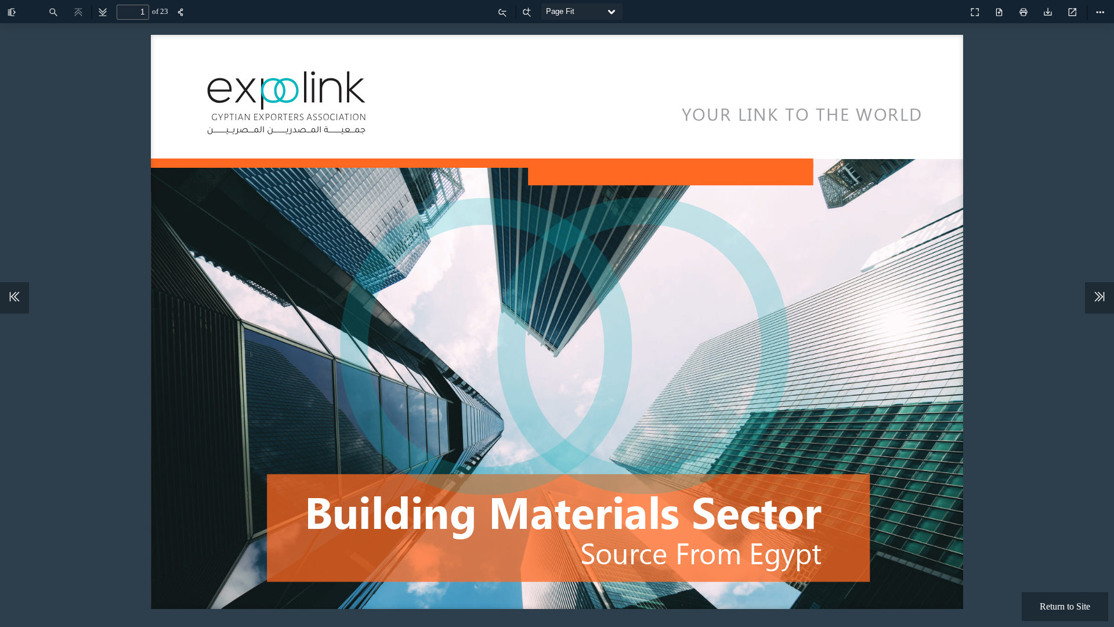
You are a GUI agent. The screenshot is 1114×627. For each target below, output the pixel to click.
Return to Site (1065, 606)
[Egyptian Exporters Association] (949, 9)
